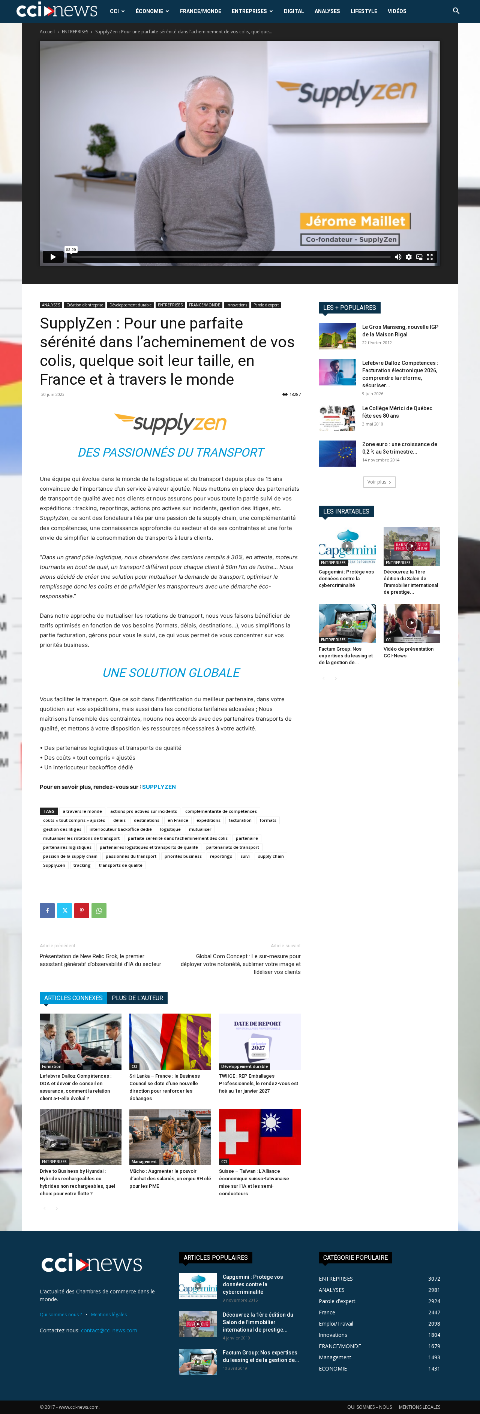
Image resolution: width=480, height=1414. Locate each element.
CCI (114, 11)
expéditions (208, 820)
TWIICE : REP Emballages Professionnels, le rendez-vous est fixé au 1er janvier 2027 (258, 1083)
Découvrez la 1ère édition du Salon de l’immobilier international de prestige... (258, 1322)
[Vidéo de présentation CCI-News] (412, 623)
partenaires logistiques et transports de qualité (149, 847)
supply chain (271, 856)
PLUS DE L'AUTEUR (137, 998)
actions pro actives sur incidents (143, 811)
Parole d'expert (266, 305)
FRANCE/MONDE (200, 11)
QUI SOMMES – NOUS (369, 1407)
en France (178, 820)
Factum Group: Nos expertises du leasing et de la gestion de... (346, 655)
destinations (146, 820)
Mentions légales (109, 1314)
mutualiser (200, 829)
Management (144, 1161)
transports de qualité (120, 865)
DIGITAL (294, 11)
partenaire (247, 838)
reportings (221, 856)
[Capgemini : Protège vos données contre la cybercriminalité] (347, 546)
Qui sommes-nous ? (61, 1314)
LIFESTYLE (364, 11)
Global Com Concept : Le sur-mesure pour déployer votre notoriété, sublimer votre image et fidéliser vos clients (241, 964)
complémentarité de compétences (221, 811)
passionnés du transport (131, 856)
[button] (456, 11)
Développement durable (131, 305)
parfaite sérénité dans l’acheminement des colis (178, 838)
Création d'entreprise (84, 305)
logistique (170, 829)
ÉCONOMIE (149, 11)
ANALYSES (327, 11)
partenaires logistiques (67, 847)
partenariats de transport (232, 847)
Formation (52, 1066)
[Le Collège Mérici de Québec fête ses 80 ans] (337, 418)
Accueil (47, 31)
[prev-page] (44, 1208)
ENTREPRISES (249, 11)
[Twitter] (64, 910)
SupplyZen (54, 865)
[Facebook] (47, 910)
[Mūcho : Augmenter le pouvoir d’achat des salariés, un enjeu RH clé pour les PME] (170, 1137)
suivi (245, 856)
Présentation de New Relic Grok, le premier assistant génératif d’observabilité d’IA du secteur (100, 960)
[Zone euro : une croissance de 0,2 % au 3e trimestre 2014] (337, 453)
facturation (240, 820)
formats (268, 820)
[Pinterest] (81, 910)
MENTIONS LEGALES (419, 1407)
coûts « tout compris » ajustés (74, 820)
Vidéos (397, 11)
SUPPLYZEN (159, 786)
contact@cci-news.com (109, 1330)
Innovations (236, 305)
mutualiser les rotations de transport (81, 838)
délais (119, 820)
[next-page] (56, 1208)
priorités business (183, 856)
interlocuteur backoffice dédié (121, 829)
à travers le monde (82, 811)
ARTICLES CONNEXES (73, 998)
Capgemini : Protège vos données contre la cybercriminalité (346, 578)
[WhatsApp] (99, 910)
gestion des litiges (62, 829)
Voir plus (377, 482)
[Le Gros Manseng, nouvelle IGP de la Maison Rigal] (337, 336)
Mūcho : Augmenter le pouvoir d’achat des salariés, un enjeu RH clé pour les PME (170, 1178)
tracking (82, 865)
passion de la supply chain (70, 856)
